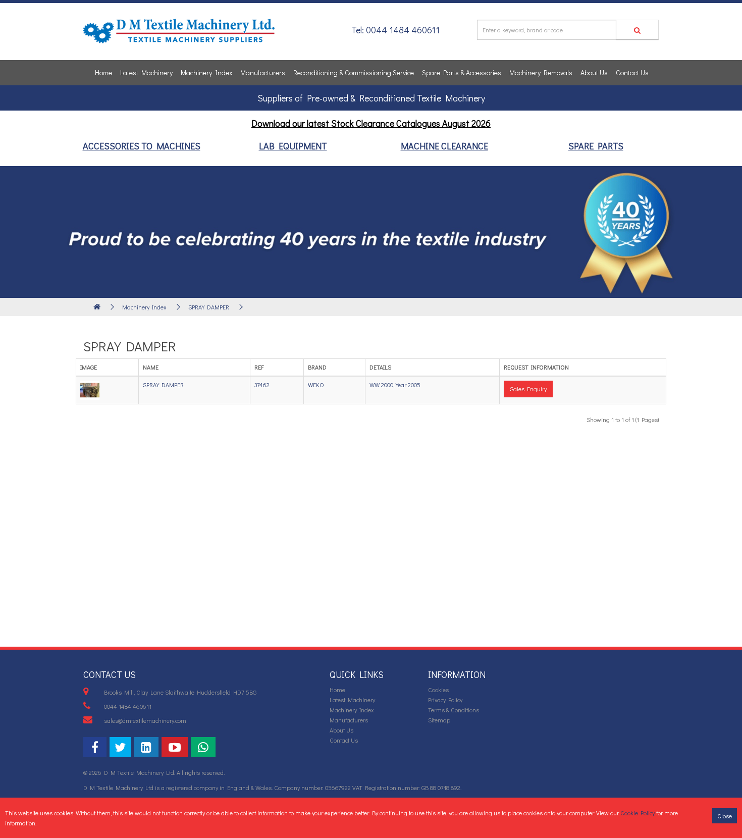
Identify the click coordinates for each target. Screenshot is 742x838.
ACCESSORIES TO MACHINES (141, 146)
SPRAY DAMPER (208, 307)
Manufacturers (262, 72)
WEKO (316, 385)
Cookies (438, 690)
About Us (594, 72)
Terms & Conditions (453, 710)
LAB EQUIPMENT (293, 146)
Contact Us (632, 72)
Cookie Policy (637, 813)
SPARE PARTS (595, 146)
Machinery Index (206, 72)
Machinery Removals (540, 72)
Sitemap (439, 720)
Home (103, 72)
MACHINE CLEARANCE (444, 146)
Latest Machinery (146, 72)
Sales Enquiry (528, 389)
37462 (262, 385)
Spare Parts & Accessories (461, 72)
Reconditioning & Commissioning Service (353, 72)
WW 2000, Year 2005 (394, 385)
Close (724, 816)
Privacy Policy (445, 700)
